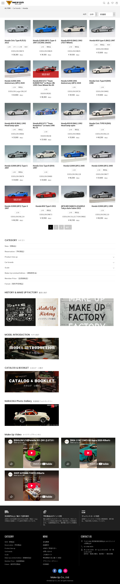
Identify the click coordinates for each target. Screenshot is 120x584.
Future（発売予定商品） (14, 283)
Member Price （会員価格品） (17, 278)
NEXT (67, 227)
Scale (7, 267)
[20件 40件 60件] (93, 14)
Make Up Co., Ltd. (60, 577)
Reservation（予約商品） (15, 251)
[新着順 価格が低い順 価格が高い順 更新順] (107, 14)
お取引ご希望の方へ (50, 548)
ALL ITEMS (8, 8)
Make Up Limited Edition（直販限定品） (18, 558)
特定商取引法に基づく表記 (52, 558)
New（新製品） (11, 246)
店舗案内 (46, 545)
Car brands (9, 262)
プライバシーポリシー (50, 561)
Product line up (11, 257)
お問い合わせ (47, 551)
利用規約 (46, 564)
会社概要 (46, 542)
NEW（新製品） (10, 542)
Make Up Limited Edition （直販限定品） (21, 273)
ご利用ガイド (47, 554)
